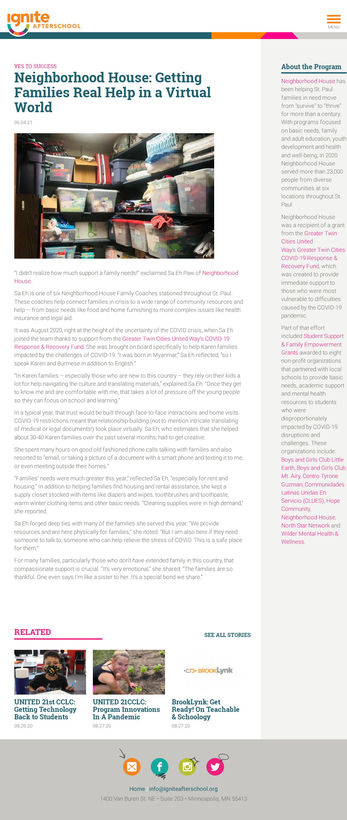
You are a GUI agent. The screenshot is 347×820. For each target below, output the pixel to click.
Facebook (159, 767)
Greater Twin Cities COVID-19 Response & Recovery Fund (313, 258)
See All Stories (227, 634)
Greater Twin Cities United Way (309, 241)
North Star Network (305, 525)
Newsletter (132, 767)
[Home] (43, 24)
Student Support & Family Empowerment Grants (312, 344)
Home (137, 788)
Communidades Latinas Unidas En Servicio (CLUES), (313, 492)
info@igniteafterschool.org (183, 788)
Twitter (215, 767)
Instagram (187, 767)
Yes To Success (35, 66)
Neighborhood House (308, 81)
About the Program (311, 66)
